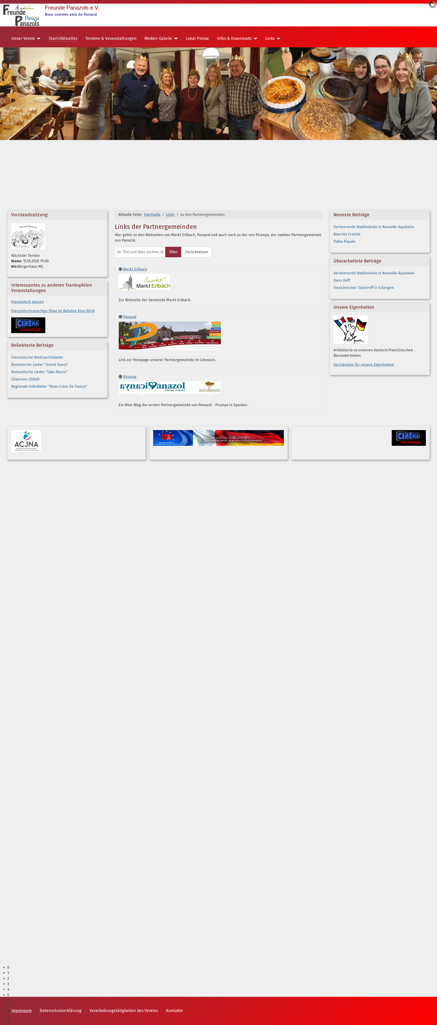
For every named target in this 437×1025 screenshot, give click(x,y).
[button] (222, 967)
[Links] (277, 39)
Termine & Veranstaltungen (111, 38)
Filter (173, 252)
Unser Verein (23, 38)
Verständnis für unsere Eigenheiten (363, 364)
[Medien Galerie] (175, 39)
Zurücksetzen (196, 252)
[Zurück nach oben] (429, 1016)
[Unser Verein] (38, 39)
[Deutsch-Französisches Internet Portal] (218, 437)
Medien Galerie (158, 38)
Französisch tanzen (27, 302)
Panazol (129, 317)
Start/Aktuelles (63, 38)
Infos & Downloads (234, 38)
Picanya (129, 377)
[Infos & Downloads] (254, 39)
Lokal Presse (197, 38)
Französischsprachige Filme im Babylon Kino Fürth (53, 311)
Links (269, 38)
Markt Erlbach (135, 269)
